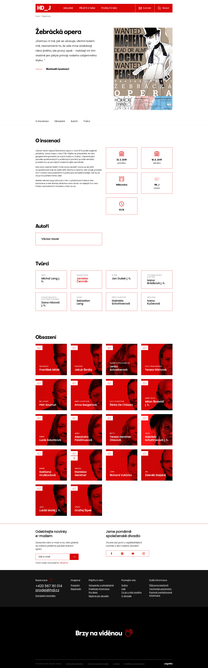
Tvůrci (86, 121)
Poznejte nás (109, 8)
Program (75, 585)
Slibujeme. (64, 563)
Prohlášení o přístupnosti (134, 664)
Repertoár (46, 16)
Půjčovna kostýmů (158, 585)
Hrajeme (68, 8)
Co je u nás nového (131, 592)
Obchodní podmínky (74, 664)
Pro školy (93, 592)
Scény (124, 585)
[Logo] (44, 8)
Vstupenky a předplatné (101, 585)
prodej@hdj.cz (47, 590)
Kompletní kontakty (46, 595)
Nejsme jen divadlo (99, 596)
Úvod (38, 16)
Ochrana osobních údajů (98, 664)
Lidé (123, 589)
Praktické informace (99, 589)
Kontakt (147, 8)
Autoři (74, 121)
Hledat (165, 8)
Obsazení (59, 121)
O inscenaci (42, 121)
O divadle (126, 596)
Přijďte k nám (87, 8)
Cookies (116, 664)
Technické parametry (160, 589)
